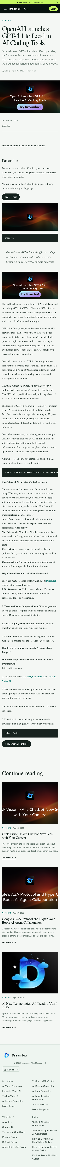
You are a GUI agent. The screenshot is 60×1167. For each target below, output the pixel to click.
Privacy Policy (9, 1137)
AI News (6, 21)
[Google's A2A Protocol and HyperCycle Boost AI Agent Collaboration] (30, 888)
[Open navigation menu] (5, 9)
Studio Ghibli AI (40, 1104)
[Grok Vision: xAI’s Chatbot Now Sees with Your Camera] (30, 803)
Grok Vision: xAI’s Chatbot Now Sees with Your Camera (27, 835)
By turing (6, 71)
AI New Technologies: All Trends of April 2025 (29, 1005)
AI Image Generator (12, 1101)
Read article (9, 857)
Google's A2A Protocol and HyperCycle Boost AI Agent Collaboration (28, 920)
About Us (7, 1122)
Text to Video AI (10, 1096)
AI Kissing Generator (43, 1086)
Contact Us (8, 1127)
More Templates (41, 1109)
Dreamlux (15, 9)
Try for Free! (11, 197)
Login (53, 9)
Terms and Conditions (13, 1132)
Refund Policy (9, 1142)
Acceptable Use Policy (14, 1147)
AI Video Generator (12, 1086)
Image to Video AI (11, 1091)
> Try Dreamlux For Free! (16, 744)
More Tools (8, 1106)
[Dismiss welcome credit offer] (57, 2)
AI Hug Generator (41, 1091)
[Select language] (26, 8)
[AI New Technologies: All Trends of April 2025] (30, 973)
